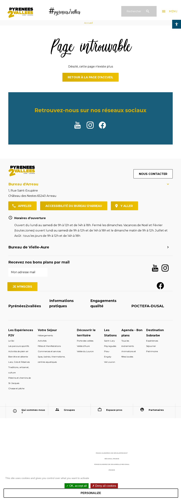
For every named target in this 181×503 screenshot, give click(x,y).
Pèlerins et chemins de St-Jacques (19, 380)
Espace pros (114, 409)
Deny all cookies (105, 485)
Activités (42, 340)
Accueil (88, 22)
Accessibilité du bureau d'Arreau (73, 206)
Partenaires (156, 409)
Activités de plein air (18, 351)
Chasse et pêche (16, 388)
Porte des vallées (85, 340)
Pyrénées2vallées (24, 306)
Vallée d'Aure (83, 346)
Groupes (69, 409)
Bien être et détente (18, 356)
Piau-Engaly (107, 354)
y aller (127, 206)
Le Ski (11, 340)
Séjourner (151, 346)
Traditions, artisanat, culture (18, 370)
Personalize (91, 493)
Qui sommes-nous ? (33, 411)
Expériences (152, 340)
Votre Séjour (47, 330)
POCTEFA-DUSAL (147, 306)
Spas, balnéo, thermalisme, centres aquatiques (51, 359)
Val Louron (109, 362)
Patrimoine (152, 351)
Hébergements (45, 335)
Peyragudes (110, 346)
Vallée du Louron (85, 351)
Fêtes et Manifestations (49, 346)
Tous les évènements (127, 343)
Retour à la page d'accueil (90, 77)
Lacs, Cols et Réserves (19, 362)
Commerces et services (49, 351)
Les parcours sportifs (18, 346)
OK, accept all (78, 485)
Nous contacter (153, 174)
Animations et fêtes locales (128, 354)
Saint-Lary (109, 340)
